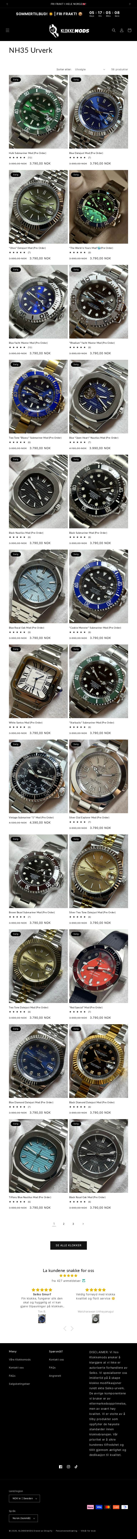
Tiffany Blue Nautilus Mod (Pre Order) (30, 1197)
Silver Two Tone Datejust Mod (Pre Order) (92, 912)
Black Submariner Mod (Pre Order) (88, 532)
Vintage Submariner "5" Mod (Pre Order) (31, 817)
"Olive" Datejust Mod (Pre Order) (27, 248)
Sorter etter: (64, 69)
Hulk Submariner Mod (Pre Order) (27, 153)
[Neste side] (83, 1224)
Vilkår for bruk (88, 1531)
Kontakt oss (16, 1367)
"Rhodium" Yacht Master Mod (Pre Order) (92, 342)
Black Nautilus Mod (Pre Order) (26, 532)
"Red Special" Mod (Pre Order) (85, 1007)
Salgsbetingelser (19, 1383)
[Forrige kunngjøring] (7, 4)
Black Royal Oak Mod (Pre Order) (87, 1197)
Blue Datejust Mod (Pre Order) (86, 153)
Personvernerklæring (66, 1531)
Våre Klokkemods (20, 1359)
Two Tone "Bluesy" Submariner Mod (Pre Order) (35, 437)
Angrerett (55, 1375)
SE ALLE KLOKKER (69, 1245)
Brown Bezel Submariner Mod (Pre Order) (32, 912)
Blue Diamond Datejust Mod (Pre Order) (31, 1102)
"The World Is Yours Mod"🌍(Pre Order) (91, 248)
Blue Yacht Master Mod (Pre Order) (28, 342)
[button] (7, 30)
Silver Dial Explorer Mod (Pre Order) (89, 817)
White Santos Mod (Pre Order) (25, 722)
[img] (68, 1275)
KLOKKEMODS (26, 1531)
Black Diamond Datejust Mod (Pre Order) (92, 1102)
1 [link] (54, 1223)
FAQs (12, 1375)
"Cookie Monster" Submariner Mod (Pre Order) (95, 627)
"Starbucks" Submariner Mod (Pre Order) (91, 722)
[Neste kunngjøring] (130, 4)
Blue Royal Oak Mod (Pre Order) (26, 627)
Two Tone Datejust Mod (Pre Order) (28, 1007)
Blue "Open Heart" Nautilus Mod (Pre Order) (93, 437)
